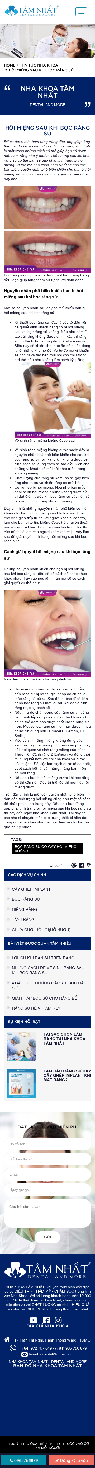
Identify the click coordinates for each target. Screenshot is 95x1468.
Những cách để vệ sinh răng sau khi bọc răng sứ (48, 970)
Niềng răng (24, 909)
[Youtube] (33, 1319)
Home (9, 65)
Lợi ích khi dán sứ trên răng (43, 957)
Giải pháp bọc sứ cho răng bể (44, 997)
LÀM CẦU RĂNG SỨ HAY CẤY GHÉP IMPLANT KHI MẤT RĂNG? (67, 1075)
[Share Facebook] (81, 864)
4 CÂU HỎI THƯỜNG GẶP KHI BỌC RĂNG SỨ (51, 985)
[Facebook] (46, 1319)
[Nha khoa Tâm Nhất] (31, 10)
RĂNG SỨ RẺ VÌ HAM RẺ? (36, 1007)
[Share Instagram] (89, 864)
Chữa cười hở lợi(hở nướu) (41, 929)
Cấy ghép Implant (31, 888)
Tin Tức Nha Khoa (39, 65)
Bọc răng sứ (26, 898)
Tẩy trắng (23, 919)
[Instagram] (58, 1319)
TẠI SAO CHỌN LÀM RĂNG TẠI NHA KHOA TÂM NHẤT (65, 1038)
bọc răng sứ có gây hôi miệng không (46, 848)
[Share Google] (74, 864)
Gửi (47, 1237)
